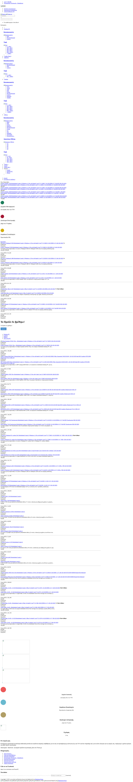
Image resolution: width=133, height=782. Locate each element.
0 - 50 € (9, 156)
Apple (8, 88)
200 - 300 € (9, 160)
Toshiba (9, 97)
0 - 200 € (9, 46)
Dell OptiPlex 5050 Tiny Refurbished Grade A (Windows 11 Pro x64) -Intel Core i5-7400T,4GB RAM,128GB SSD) (29, 378)
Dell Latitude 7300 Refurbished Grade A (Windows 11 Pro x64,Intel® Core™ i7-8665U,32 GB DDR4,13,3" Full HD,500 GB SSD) (33, 197)
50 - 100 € (9, 157)
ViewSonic (9, 134)
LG (7, 130)
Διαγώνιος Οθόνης (9, 139)
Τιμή (5, 42)
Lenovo (9, 39)
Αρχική (5, 178)
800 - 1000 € (10, 52)
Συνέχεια (3, 328)
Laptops (6, 335)
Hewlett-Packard (11, 37)
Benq (8, 122)
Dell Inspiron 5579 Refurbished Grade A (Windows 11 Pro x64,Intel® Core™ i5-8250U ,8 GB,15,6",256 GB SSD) (29, 485)
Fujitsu (8, 92)
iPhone (8, 173)
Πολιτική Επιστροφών (9, 759)
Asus (8, 89)
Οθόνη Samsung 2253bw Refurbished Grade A (12, 515)
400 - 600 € (9, 49)
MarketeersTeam (39, 779)
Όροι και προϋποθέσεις (10, 755)
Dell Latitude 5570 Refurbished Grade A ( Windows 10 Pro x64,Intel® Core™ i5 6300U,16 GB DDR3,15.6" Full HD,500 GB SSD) (33, 308)
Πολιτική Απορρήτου (9, 756)
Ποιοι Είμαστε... (8, 753)
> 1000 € (9, 53)
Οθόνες (5, 337)
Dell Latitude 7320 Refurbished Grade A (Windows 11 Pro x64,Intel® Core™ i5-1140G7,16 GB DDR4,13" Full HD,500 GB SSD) (33, 189)
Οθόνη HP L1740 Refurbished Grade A (10, 500)
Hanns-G (9, 126)
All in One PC (7, 338)
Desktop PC (10, 171)
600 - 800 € (9, 50)
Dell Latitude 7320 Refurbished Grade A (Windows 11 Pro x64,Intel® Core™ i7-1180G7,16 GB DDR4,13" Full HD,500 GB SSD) (33, 185)
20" (8, 146)
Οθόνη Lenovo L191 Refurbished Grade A (11, 546)
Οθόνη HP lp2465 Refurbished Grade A (10, 561)
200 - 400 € (9, 48)
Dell (8, 36)
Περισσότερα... (10, 136)
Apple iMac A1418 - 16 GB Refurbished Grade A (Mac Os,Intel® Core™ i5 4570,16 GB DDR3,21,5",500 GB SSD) (29, 622)
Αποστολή (68, 775)
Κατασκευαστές (9, 32)
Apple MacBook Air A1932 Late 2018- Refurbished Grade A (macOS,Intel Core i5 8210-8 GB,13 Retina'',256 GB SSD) (30, 454)
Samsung (9, 96)
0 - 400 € (9, 75)
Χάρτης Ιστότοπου (8, 763)
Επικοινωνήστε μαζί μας (10, 762)
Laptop (8, 170)
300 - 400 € (9, 161)
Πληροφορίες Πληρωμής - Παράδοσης (13, 758)
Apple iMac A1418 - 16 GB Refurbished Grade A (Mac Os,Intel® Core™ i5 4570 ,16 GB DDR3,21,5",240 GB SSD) (30, 592)
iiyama (8, 129)
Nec (8, 131)
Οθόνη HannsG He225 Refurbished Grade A (12, 531)
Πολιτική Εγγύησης (9, 760)
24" (8, 149)
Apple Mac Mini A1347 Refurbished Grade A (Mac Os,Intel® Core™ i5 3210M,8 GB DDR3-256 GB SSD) (27, 293)
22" (8, 147)
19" (8, 144)
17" (8, 143)
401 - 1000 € (10, 76)
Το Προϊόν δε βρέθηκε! (9, 179)
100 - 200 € (9, 159)
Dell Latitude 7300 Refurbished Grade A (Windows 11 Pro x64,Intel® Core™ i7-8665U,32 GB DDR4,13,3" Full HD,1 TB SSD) (32, 193)
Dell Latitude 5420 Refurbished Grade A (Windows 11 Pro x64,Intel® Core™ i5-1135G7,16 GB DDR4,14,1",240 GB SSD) (31, 277)
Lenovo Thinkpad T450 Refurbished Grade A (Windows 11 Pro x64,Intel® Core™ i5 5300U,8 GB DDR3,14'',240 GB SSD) (31, 247)
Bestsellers (3, 241)
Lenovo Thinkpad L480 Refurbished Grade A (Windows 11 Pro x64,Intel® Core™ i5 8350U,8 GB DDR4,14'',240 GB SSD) (31, 262)
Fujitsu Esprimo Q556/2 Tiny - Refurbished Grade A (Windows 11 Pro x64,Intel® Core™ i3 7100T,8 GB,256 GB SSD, (30, 345)
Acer (8, 86)
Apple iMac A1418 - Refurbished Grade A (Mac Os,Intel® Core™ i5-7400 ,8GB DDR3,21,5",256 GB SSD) (27, 607)
